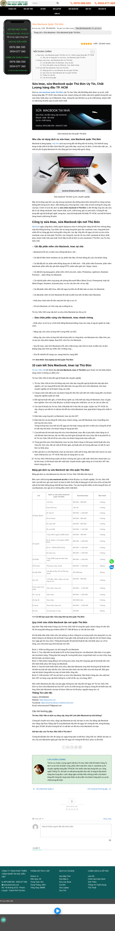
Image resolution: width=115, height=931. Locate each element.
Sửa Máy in (63, 879)
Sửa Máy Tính (65, 876)
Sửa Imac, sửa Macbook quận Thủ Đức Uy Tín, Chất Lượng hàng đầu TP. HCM (65, 55)
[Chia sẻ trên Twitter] (68, 747)
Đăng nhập (107, 819)
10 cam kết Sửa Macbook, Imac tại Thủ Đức (53, 68)
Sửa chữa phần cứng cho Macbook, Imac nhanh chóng (61, 65)
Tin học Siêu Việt (39, 370)
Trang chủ (38, 33)
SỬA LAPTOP (57, 9)
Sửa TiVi (88, 9)
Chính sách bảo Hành (96, 879)
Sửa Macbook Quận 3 (45, 789)
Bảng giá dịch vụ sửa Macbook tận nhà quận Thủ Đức (60, 70)
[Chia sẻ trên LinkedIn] (80, 747)
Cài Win (62, 885)
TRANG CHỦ (12, 9)
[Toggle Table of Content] (91, 52)
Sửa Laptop (64, 888)
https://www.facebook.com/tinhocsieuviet (57, 703)
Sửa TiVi (62, 890)
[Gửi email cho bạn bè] (72, 747)
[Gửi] (58, 3)
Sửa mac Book (65, 882)
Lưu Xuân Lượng (56, 759)
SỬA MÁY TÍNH (28, 9)
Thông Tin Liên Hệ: (49, 75)
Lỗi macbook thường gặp (97, 789)
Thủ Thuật (92, 888)
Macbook (35, 227)
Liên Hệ (57, 14)
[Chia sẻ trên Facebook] (64, 747)
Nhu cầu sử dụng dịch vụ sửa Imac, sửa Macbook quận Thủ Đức (64, 57)
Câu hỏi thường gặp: (49, 78)
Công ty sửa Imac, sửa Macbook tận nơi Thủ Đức (54, 60)
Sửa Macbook (73, 9)
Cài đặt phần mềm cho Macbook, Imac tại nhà (58, 63)
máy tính (55, 144)
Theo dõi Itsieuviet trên (83, 28)
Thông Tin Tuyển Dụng (97, 885)
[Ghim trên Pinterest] (76, 747)
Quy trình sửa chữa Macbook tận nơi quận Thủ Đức (60, 73)
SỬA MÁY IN (102, 9)
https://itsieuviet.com (48, 700)
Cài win (43, 9)
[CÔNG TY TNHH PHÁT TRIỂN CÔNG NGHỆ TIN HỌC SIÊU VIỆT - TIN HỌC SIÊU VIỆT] (14, 3)
